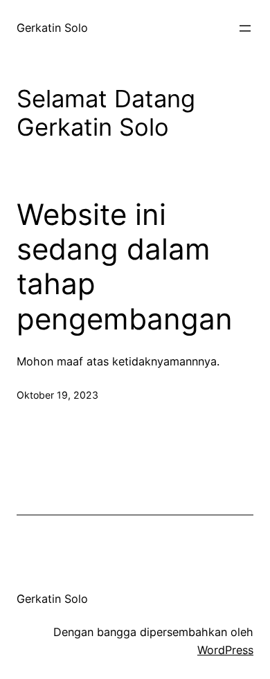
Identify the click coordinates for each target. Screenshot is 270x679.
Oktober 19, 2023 (57, 395)
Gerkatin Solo (52, 28)
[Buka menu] (245, 28)
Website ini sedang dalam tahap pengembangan (125, 266)
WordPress (225, 650)
